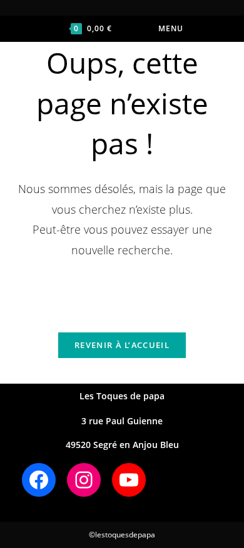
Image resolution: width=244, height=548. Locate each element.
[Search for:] (205, 29)
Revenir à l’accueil (122, 345)
